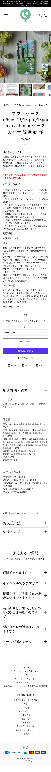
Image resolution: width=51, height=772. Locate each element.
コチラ (38, 513)
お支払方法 (12, 523)
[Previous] (3, 57)
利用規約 (25, 733)
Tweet (14, 365)
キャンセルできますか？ (21, 583)
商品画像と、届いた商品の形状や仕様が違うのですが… (22, 612)
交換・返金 (25, 722)
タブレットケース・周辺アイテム (25, 671)
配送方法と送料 (15, 390)
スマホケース (25, 667)
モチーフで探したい (25, 682)
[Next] (48, 57)
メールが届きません (17, 642)
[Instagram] (27, 747)
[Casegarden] (25, 15)
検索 (25, 704)
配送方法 (25, 719)
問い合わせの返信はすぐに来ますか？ (22, 629)
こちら (16, 238)
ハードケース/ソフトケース (17, 226)
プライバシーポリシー (25, 730)
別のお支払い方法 (25, 358)
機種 (25, 315)
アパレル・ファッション (25, 679)
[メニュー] (6, 16)
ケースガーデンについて (25, 711)
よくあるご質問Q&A (25, 726)
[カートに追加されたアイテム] (46, 15)
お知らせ (25, 707)
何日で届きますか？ (17, 572)
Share (28, 365)
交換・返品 (12, 531)
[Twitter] (24, 747)
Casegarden (29, 758)
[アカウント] (40, 15)
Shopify (31, 761)
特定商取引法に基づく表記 (25, 700)
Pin (40, 365)
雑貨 (25, 675)
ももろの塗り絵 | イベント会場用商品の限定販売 (25, 686)
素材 (25, 326)
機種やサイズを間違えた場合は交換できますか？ (22, 596)
